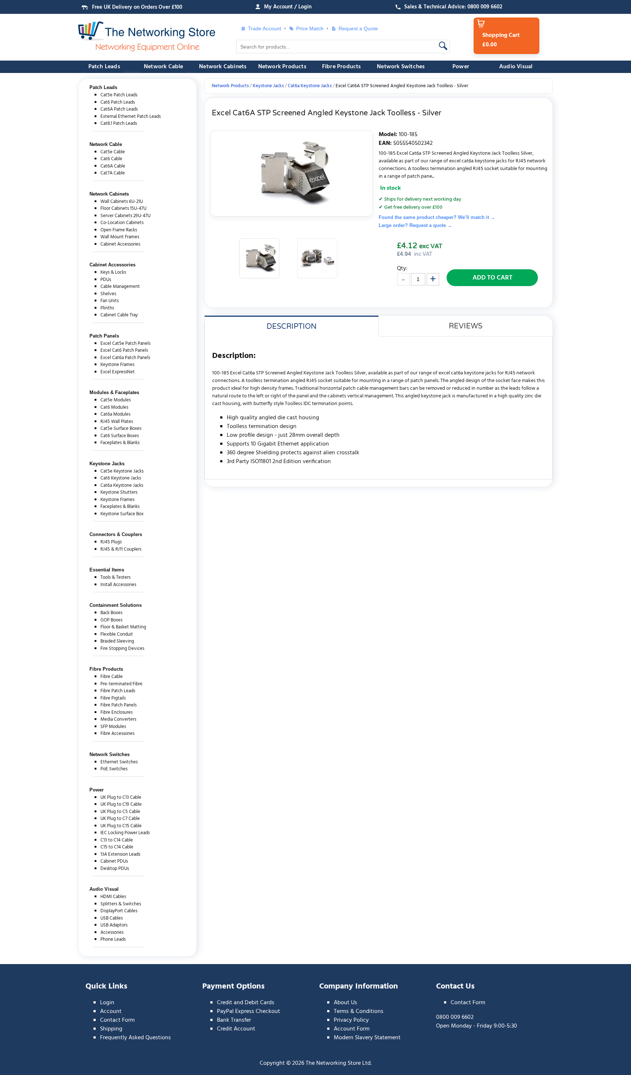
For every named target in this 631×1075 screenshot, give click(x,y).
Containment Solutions (115, 605)
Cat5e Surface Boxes (120, 428)
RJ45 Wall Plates (116, 421)
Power (460, 67)
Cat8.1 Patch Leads (118, 123)
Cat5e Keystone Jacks (122, 471)
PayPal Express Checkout (248, 1011)
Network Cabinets (222, 67)
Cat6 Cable (111, 159)
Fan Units (109, 301)
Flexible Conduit (116, 634)
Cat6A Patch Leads (119, 109)
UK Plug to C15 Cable (121, 826)
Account (111, 1011)
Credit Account (236, 1029)
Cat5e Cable (112, 152)
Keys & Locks (113, 272)
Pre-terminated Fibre (121, 684)
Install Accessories (118, 585)
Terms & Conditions (358, 1011)
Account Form (352, 1029)
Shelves (108, 294)
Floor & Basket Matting (123, 627)
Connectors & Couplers (115, 534)
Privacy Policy (351, 1020)
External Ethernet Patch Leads (130, 116)
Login (107, 1002)
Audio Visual (515, 67)
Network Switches (401, 67)
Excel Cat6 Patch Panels (124, 350)
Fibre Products (341, 67)
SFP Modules (113, 727)
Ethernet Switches (119, 762)
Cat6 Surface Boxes (119, 436)
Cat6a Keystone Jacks (121, 485)
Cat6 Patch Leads (117, 102)
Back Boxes (111, 613)
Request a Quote (355, 28)
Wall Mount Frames (119, 237)
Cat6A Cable (112, 166)
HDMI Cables (113, 897)
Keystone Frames (117, 365)
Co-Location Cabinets (122, 223)
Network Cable (163, 67)
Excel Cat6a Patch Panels (125, 358)
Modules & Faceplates (114, 392)
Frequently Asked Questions (135, 1038)
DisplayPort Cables (118, 911)
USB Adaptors (113, 925)
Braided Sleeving (117, 641)
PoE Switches (113, 769)
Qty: (402, 268)
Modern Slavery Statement (367, 1038)
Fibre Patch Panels (118, 705)
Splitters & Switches (120, 904)
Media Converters (118, 719)
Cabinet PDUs (114, 861)
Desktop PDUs (114, 868)
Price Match (310, 28)
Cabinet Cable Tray (119, 315)
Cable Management (120, 286)
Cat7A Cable (112, 173)
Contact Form (117, 1020)
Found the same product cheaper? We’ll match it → (437, 217)
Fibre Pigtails (113, 698)
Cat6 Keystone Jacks (120, 478)
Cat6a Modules (115, 414)
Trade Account (264, 28)
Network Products (282, 67)
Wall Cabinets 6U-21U (121, 201)
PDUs (105, 280)
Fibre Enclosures (116, 712)
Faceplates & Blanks (119, 443)
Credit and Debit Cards (245, 1002)
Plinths (107, 308)
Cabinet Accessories (120, 244)
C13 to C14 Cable (116, 840)
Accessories (111, 932)
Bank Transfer (234, 1020)
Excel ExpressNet (117, 372)
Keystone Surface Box (122, 514)
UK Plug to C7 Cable (120, 818)
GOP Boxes (111, 620)
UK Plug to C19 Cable (121, 804)
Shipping (111, 1029)
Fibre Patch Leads (117, 691)
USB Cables (111, 918)
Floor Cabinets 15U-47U (123, 208)
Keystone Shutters (118, 492)
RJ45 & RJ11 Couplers (120, 549)
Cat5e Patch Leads (118, 95)
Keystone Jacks (107, 463)
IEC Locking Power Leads (125, 833)
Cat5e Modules (115, 400)
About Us (345, 1002)
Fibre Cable (111, 677)
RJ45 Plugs (111, 542)
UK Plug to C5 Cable (120, 812)
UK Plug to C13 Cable (120, 797)
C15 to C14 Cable (116, 847)
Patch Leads (104, 67)
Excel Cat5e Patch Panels (125, 343)
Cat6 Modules (114, 407)
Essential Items (106, 570)
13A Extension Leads (120, 854)
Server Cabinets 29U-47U (125, 216)
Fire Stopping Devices (122, 648)
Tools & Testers (115, 577)
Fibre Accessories (117, 733)
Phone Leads (113, 939)
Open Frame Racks (118, 230)
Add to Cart (492, 278)
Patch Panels (104, 336)
